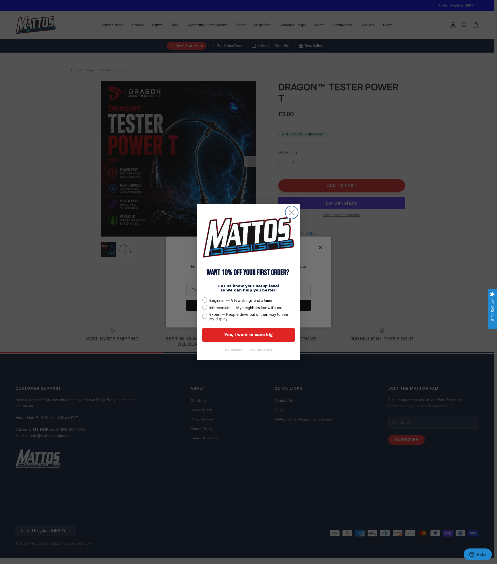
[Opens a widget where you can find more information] (477, 554)
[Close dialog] (291, 212)
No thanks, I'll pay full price (248, 349)
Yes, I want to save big (248, 335)
